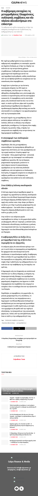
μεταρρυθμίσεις (21, 323)
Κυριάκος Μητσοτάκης (8, 323)
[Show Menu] (2, 2)
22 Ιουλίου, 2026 (22, 420)
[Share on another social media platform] (31, 328)
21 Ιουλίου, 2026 (22, 429)
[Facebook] (16, 488)
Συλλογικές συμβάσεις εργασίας (14, 320)
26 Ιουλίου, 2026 (15, 393)
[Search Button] (36, 2)
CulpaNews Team (17, 35)
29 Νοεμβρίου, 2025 (30, 35)
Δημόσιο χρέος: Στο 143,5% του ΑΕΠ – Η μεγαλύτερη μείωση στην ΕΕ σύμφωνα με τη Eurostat (22, 425)
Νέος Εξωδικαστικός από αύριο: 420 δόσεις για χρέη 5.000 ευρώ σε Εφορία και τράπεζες (17, 390)
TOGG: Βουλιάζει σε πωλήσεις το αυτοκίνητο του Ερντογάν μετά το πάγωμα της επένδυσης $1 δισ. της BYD (23, 407)
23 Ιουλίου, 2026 (22, 411)
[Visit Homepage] (19, 2)
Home (2, 8)
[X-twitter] (21, 488)
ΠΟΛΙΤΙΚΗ (8, 8)
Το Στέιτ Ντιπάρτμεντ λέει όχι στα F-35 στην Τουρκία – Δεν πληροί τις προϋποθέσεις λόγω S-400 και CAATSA (23, 416)
